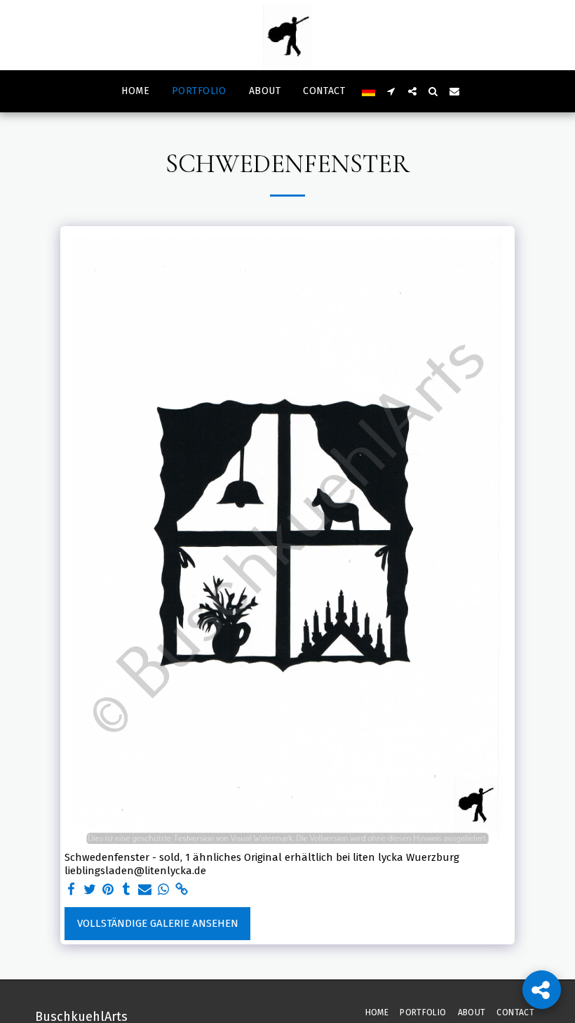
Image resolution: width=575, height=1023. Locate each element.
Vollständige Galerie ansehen (157, 923)
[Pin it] (108, 890)
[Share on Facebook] (71, 890)
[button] (391, 91)
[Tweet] (89, 890)
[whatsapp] (163, 890)
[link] (182, 890)
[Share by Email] (144, 890)
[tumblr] (126, 890)
